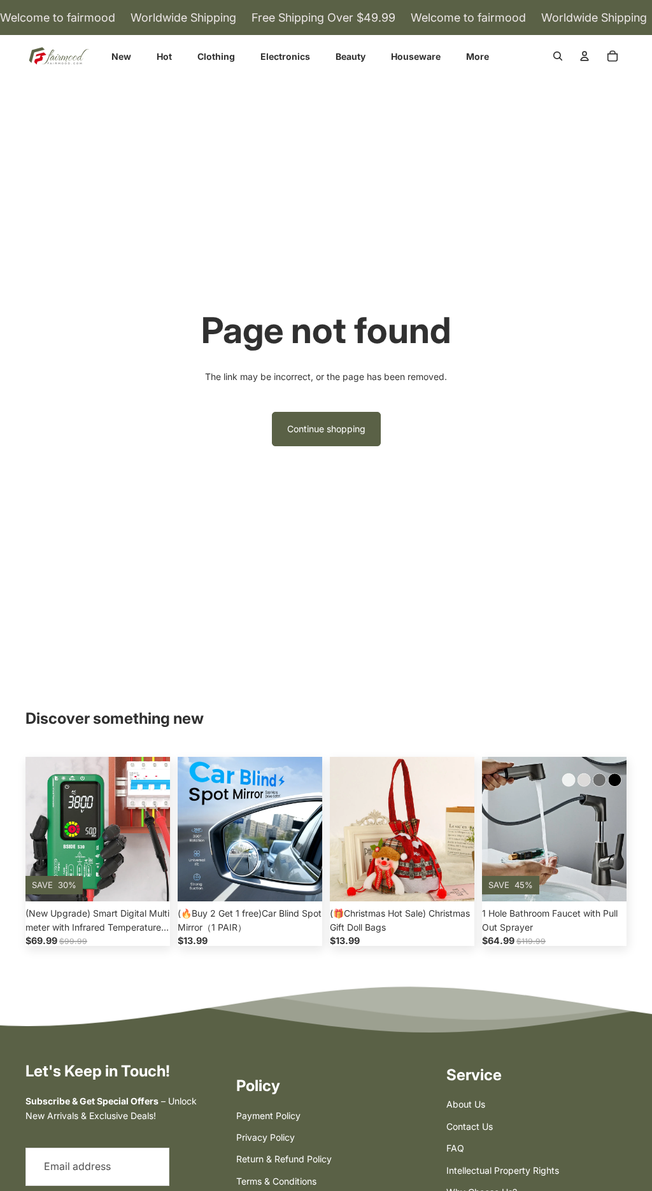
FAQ (455, 1148)
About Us (465, 1104)
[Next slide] (160, 829)
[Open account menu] (584, 56)
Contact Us (469, 1126)
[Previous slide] (35, 829)
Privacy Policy (265, 1137)
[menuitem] (477, 56)
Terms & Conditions (276, 1181)
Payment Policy (268, 1115)
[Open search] (558, 56)
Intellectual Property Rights (502, 1170)
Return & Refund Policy (284, 1158)
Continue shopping (326, 428)
